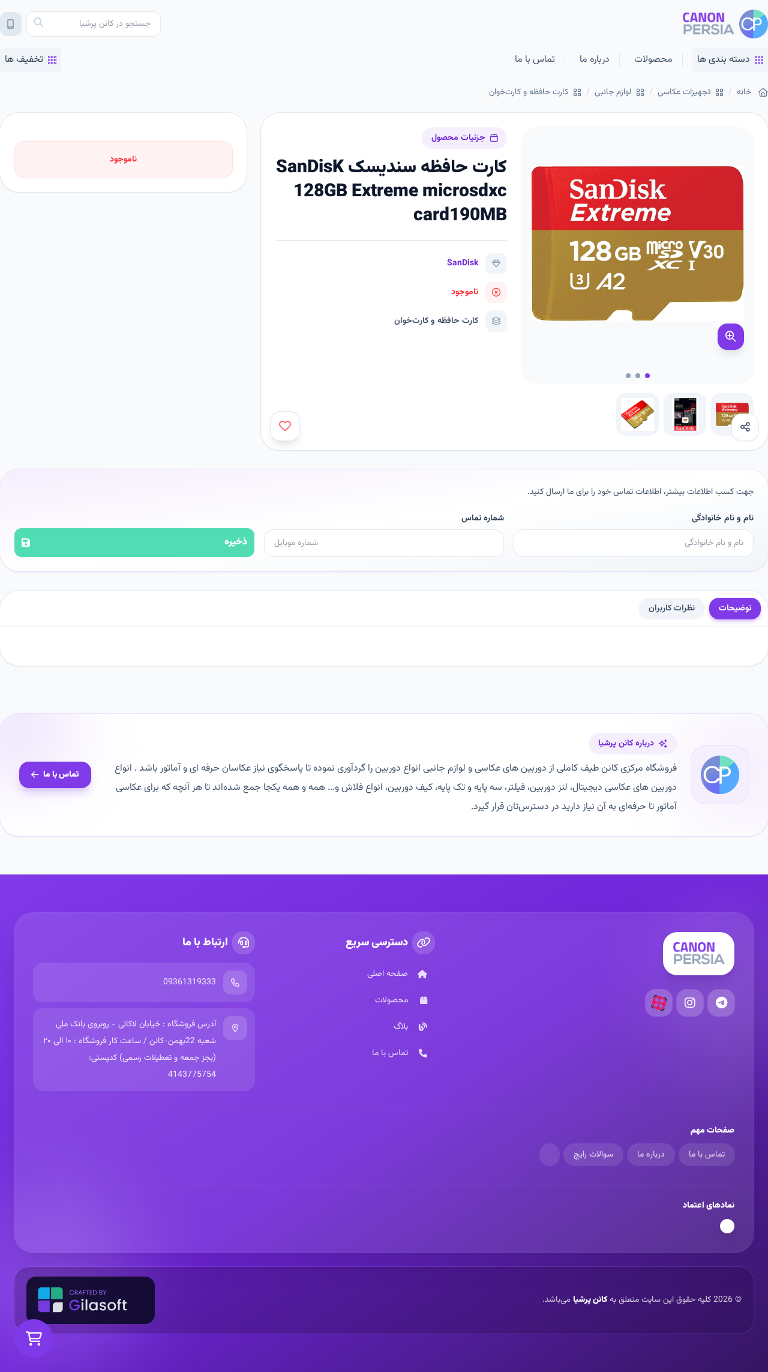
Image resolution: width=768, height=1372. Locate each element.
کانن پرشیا (590, 1300)
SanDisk (462, 263)
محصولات (653, 59)
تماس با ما (535, 59)
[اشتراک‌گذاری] (745, 427)
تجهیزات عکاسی (684, 92)
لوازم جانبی (613, 92)
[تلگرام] (721, 1003)
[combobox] (93, 24)
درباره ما (595, 59)
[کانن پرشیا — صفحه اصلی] (725, 24)
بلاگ (401, 1027)
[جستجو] (38, 24)
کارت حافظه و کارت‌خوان (528, 92)
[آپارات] (659, 1003)
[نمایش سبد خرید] (33, 1338)
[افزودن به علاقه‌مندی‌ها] (285, 426)
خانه (744, 92)
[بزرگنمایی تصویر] (731, 336)
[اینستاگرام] (690, 1003)
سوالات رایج (593, 1154)
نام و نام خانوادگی (723, 519)
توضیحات (735, 608)
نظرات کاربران (672, 608)
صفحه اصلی (387, 974)
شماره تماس (482, 519)
